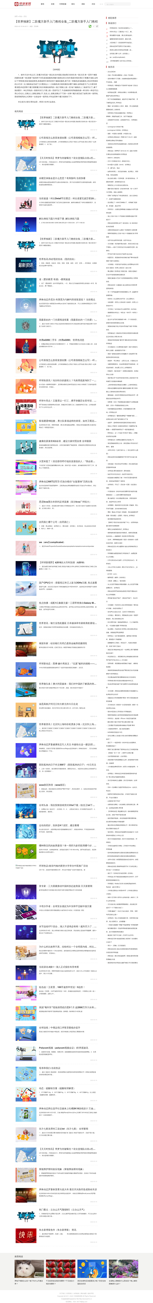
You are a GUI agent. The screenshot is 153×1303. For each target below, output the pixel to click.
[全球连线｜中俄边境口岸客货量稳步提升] (26, 1033)
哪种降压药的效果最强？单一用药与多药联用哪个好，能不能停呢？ (68, 845)
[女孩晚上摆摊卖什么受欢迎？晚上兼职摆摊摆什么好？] (123, 1269)
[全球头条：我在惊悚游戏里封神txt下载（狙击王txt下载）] (26, 811)
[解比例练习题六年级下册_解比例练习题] (26, 224)
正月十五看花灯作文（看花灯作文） (119, 161)
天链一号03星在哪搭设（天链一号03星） (121, 75)
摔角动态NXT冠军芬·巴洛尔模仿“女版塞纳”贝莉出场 (65, 481)
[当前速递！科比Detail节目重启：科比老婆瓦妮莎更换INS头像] (26, 204)
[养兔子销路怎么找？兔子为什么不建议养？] (29, 1269)
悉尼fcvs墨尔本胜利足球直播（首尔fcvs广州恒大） (65, 501)
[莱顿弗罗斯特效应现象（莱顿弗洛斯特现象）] (26, 1175)
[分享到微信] (90, 26)
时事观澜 (63, 4)
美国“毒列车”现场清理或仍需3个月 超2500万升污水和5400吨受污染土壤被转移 (68, 1007)
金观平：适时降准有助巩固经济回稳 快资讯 (122, 422)
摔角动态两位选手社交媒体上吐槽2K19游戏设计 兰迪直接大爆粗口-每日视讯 (68, 1108)
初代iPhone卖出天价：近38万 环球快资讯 (121, 612)
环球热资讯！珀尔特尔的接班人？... (121, 28)
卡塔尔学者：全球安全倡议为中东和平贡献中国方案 (65, 906)
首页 (16, 16)
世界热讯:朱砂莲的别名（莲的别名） (57, 259)
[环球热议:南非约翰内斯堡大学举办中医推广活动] (26, 871)
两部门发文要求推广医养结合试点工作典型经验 (123, 749)
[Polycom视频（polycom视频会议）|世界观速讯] (26, 1053)
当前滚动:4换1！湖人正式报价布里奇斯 (59, 967)
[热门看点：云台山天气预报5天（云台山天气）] (26, 1215)
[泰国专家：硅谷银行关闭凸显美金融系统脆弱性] (26, 649)
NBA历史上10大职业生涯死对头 (118, 185)
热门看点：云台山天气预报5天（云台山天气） (62, 1209)
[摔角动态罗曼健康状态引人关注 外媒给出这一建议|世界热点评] (26, 750)
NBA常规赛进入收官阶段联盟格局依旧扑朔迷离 (123, 715)
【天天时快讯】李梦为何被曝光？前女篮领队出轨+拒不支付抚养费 (68, 158)
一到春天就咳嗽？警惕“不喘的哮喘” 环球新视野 (123, 925)
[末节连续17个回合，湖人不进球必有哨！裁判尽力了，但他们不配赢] (26, 932)
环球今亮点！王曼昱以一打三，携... (121, 32)
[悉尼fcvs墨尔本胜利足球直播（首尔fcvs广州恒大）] (26, 507)
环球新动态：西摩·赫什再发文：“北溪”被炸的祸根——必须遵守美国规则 (68, 663)
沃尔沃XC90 (112, 72)
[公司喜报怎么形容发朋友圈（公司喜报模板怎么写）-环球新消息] (26, 143)
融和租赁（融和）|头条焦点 (117, 577)
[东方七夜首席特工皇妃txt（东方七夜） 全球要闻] (26, 1134)
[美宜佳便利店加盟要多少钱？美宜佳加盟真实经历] (92, 1269)
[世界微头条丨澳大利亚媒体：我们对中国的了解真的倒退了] (26, 689)
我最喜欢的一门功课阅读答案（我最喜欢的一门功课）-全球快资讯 (68, 319)
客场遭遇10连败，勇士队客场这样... (121, 35)
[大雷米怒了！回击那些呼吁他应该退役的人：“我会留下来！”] (26, 467)
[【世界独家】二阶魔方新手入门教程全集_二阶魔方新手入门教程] (26, 123)
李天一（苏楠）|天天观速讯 (117, 945)
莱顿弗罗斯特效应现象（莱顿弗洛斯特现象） (62, 1169)
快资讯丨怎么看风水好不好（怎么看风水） (121, 299)
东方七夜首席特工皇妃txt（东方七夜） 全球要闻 (63, 1128)
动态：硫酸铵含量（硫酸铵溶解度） (57, 1088)
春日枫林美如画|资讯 (114, 519)
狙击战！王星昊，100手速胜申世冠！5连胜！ (62, 987)
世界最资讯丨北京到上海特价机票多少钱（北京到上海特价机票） (68, 724)
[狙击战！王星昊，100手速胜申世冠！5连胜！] (26, 993)
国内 (73, 4)
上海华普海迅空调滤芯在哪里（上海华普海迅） (123, 385)
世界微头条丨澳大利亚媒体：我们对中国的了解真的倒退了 (68, 683)
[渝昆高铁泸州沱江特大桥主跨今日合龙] (26, 710)
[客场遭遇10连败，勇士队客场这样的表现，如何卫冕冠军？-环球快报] (26, 426)
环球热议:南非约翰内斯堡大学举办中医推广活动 (63, 865)
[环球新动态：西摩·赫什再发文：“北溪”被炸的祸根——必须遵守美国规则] (26, 669)
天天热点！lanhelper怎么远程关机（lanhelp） (122, 309)
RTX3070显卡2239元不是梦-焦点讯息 (120, 254)
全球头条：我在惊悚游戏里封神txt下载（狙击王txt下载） (68, 805)
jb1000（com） (113, 574)
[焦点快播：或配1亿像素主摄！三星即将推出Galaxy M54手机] (26, 609)
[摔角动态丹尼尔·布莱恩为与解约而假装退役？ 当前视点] (26, 305)
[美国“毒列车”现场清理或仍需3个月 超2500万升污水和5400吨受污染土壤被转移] (26, 1013)
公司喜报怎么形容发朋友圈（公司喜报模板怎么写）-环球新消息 (68, 137)
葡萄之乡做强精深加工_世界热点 (118, 529)
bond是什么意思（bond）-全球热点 (119, 164)
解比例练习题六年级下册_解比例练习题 (59, 218)
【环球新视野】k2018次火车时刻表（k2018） (62, 562)
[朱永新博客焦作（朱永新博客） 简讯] (26, 1235)
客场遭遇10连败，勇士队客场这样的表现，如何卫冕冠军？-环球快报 (68, 420)
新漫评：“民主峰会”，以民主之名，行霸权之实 (123, 361)
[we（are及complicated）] (26, 548)
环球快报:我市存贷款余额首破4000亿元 (120, 680)
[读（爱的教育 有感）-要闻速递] (26, 285)
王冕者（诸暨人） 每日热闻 (117, 581)
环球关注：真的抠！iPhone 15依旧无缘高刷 (122, 718)
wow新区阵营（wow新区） (53, 785)
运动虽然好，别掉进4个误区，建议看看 (59, 825)
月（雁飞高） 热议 (114, 168)
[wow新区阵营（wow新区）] (26, 791)
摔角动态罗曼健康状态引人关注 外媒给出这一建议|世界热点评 (68, 744)
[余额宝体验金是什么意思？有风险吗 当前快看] (26, 184)
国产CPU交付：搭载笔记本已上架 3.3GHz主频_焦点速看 (68, 582)
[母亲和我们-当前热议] (26, 1074)
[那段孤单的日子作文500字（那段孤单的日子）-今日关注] (26, 770)
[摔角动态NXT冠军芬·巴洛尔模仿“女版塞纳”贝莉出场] (26, 487)
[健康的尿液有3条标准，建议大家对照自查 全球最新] (26, 447)
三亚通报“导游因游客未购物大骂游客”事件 (121, 725)
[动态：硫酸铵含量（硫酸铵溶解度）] (26, 1094)
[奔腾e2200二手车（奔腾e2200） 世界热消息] (26, 346)
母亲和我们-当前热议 (49, 1068)
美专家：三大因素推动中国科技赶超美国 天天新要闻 (65, 886)
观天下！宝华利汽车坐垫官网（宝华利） (121, 873)
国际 (83, 4)
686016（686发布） (114, 158)
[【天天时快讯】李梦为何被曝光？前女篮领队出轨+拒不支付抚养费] (26, 164)
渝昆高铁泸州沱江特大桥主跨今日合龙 (58, 704)
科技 (93, 4)
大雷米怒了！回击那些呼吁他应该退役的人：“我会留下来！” (68, 461)
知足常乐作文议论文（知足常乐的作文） (121, 474)
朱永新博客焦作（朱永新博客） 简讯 (57, 1229)
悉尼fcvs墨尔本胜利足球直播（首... (121, 50)
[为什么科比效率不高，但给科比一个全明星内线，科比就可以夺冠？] (26, 952)
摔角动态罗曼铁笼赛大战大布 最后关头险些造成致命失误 (68, 1189)
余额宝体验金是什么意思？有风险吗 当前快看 (62, 178)
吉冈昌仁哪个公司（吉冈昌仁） (55, 522)
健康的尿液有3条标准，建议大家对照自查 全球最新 (65, 441)
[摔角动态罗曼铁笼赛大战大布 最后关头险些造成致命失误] (26, 1195)
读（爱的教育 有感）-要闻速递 (54, 279)
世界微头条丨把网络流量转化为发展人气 (121, 440)
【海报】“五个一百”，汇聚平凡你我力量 (120, 753)
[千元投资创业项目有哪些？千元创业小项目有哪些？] (60, 1269)
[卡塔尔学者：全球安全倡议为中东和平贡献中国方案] (26, 912)
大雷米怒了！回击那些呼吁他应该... (121, 42)
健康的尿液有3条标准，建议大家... (121, 39)
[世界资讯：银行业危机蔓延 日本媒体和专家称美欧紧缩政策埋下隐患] (26, 629)
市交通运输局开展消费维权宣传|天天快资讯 (122, 677)
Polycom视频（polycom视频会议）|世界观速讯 (63, 1047)
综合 (20, 16)
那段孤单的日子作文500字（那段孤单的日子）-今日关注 (67, 764)
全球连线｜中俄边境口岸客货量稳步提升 (59, 1027)
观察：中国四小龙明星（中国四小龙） (120, 133)
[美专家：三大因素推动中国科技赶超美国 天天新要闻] (26, 892)
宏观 (52, 4)
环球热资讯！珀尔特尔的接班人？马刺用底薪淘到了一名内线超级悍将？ (68, 380)
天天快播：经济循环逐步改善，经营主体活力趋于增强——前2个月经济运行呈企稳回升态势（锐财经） (122, 247)
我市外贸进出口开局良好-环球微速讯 (119, 711)
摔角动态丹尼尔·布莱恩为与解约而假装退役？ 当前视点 (67, 299)
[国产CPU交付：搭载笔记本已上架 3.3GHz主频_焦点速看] (26, 588)
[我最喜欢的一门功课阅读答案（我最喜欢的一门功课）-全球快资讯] (26, 325)
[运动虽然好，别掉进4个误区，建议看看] (26, 831)
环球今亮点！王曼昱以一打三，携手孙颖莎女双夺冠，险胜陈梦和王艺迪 (68, 400)
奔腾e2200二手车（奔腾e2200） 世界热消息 (61, 340)
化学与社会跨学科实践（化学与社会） (120, 240)
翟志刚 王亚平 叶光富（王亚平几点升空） (121, 935)
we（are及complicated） (52, 542)
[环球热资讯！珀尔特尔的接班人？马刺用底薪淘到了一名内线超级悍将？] (26, 386)
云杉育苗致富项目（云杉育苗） (118, 756)
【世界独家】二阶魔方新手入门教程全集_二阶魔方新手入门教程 (68, 117)
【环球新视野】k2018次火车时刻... (121, 61)
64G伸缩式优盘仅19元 (115, 732)
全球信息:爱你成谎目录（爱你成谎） (119, 471)
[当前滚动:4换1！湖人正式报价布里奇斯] (26, 973)
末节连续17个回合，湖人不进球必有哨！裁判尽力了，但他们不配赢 (68, 926)
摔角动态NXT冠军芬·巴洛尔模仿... (121, 46)
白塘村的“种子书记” (114, 801)
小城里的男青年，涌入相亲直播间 (118, 729)
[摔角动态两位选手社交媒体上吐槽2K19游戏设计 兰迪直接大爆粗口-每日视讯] (26, 1114)
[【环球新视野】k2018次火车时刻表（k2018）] (26, 568)
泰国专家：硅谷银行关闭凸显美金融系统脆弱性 (63, 643)
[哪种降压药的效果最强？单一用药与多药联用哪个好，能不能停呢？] (26, 851)
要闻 (42, 4)
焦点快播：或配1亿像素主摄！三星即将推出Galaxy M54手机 (68, 603)
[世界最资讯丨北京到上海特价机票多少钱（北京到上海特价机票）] (26, 730)
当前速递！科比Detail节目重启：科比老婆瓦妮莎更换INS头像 (68, 198)
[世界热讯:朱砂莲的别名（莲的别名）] (26, 265)
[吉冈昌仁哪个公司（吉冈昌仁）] (26, 528)
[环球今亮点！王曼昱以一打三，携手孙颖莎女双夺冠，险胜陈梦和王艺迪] (26, 406)
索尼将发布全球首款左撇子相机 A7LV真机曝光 (123, 963)
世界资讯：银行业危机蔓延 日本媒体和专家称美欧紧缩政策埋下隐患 (68, 623)
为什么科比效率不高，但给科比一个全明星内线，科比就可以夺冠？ (68, 946)
